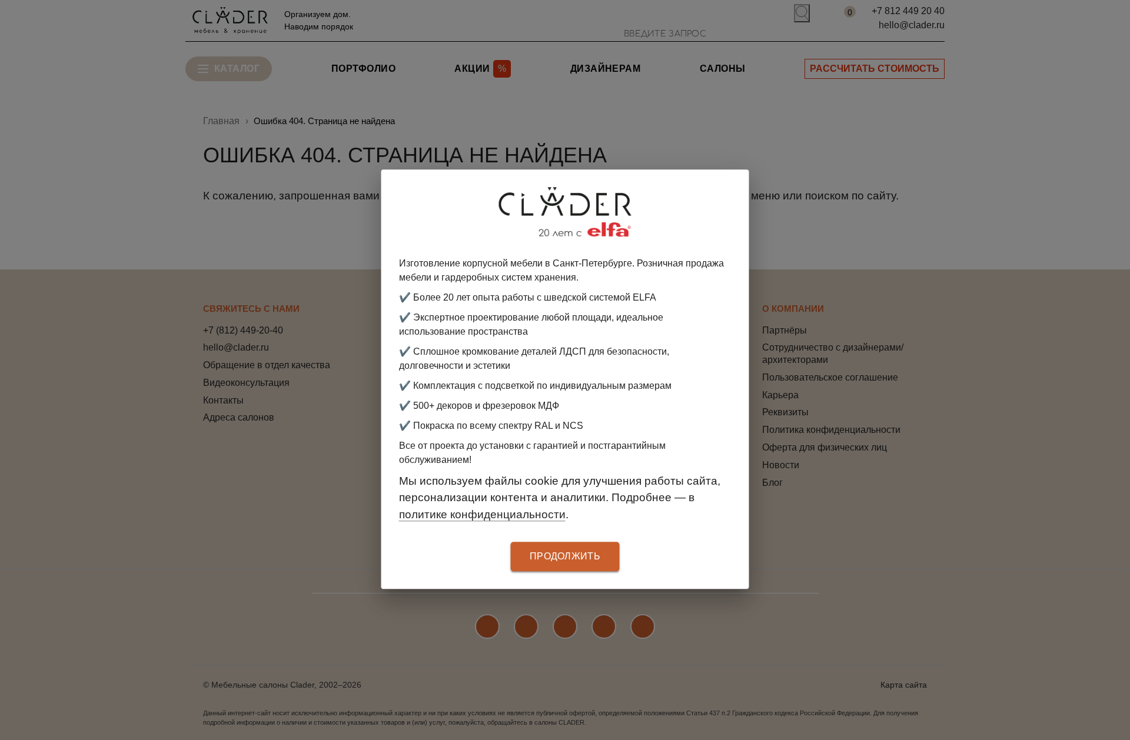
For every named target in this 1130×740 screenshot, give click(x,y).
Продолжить (565, 557)
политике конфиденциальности (482, 514)
